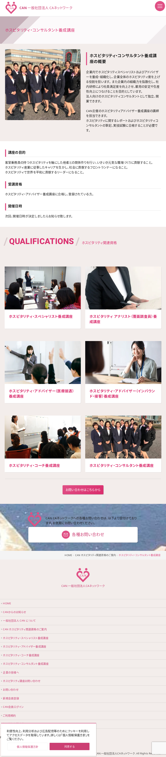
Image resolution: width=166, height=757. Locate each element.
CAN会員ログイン (13, 707)
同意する (69, 746)
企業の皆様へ (11, 672)
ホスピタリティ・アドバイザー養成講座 (24, 646)
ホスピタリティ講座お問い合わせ (22, 681)
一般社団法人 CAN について (19, 620)
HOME (7, 603)
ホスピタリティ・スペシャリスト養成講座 (25, 638)
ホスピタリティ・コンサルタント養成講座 (26, 663)
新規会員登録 (11, 698)
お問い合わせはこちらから (83, 490)
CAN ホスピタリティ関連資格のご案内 (25, 629)
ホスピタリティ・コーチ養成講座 (21, 655)
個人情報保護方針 (27, 746)
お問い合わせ (11, 689)
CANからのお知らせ (14, 612)
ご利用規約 (9, 715)
